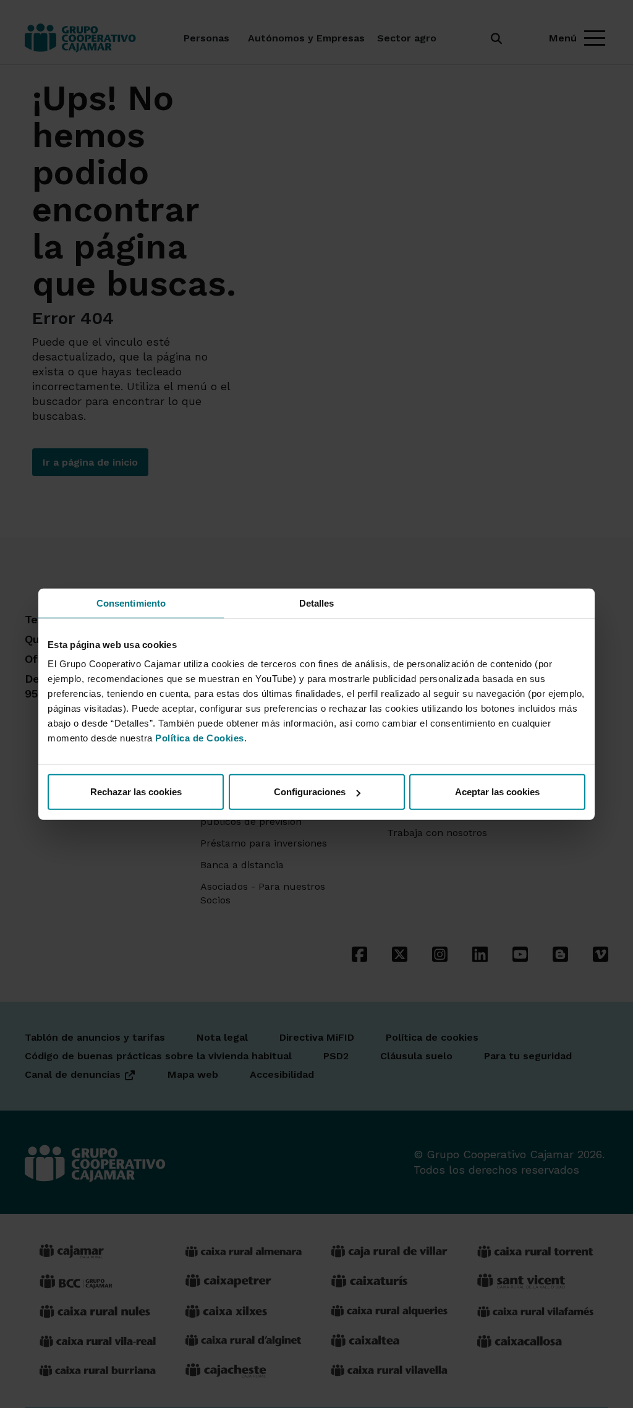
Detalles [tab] (316, 602)
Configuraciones (310, 792)
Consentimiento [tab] (131, 602)
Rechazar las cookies (136, 792)
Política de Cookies (199, 738)
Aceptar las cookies (497, 792)
